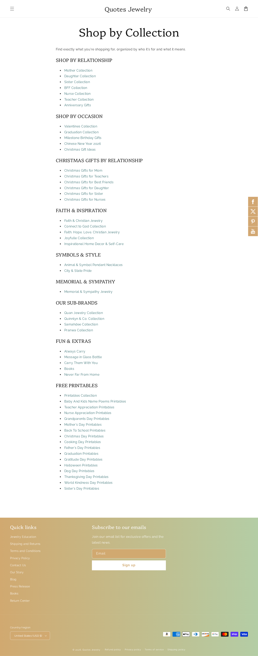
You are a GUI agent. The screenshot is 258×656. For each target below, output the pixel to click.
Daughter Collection (80, 76)
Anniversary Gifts (77, 105)
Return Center (20, 600)
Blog (13, 579)
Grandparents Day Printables (86, 419)
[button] (12, 8)
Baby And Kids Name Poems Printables (95, 401)
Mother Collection (78, 70)
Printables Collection (80, 395)
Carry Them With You (81, 363)
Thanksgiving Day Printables (86, 477)
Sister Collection (77, 82)
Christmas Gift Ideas (80, 149)
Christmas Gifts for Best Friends (88, 182)
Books (69, 369)
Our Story (17, 572)
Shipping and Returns (25, 543)
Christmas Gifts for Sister (83, 194)
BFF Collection (75, 88)
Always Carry (74, 351)
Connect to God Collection (85, 226)
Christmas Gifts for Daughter (86, 188)
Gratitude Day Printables (83, 459)
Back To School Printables (84, 430)
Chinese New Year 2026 (82, 144)
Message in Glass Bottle (83, 357)
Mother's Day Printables (83, 425)
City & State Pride (78, 271)
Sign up (128, 565)
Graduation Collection (81, 132)
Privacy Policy (20, 558)
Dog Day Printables (79, 471)
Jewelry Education (23, 536)
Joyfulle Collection (79, 238)
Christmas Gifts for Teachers (86, 176)
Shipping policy (176, 649)
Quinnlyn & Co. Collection (84, 319)
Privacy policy (133, 649)
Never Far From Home (81, 374)
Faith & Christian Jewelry (83, 221)
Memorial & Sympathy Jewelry (88, 292)
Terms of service (154, 649)
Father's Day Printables (82, 448)
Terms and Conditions (25, 551)
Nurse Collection (77, 94)
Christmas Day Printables (84, 436)
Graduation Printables (81, 454)
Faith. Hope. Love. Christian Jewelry (92, 232)
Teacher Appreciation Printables (89, 407)
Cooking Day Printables (82, 442)
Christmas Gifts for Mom (83, 170)
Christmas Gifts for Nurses (84, 199)
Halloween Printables (81, 465)
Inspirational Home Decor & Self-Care (94, 244)
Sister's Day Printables (81, 488)
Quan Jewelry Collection (83, 313)
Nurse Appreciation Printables (87, 413)
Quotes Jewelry (91, 650)
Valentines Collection (80, 126)
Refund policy (113, 649)
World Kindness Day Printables (88, 483)
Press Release (20, 586)
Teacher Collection (79, 99)
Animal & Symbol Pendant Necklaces (93, 265)
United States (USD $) (28, 635)
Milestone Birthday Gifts (83, 138)
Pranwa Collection (78, 330)
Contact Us (18, 565)
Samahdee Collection (81, 324)
